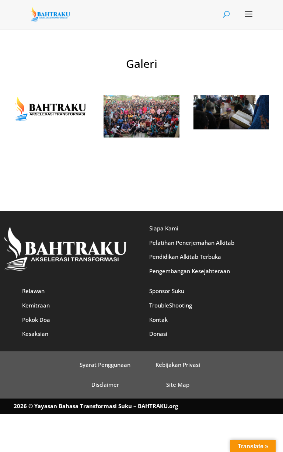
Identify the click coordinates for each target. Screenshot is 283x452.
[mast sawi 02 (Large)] (231, 127)
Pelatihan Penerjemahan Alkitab (191, 242)
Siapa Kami (163, 228)
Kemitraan (36, 305)
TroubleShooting (170, 305)
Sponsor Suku (166, 291)
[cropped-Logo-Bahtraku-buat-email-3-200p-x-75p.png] (50, 120)
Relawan (33, 291)
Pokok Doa (36, 319)
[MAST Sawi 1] (141, 135)
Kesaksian (35, 333)
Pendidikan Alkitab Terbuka (185, 256)
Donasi (158, 333)
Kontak (158, 319)
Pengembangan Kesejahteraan (189, 271)
